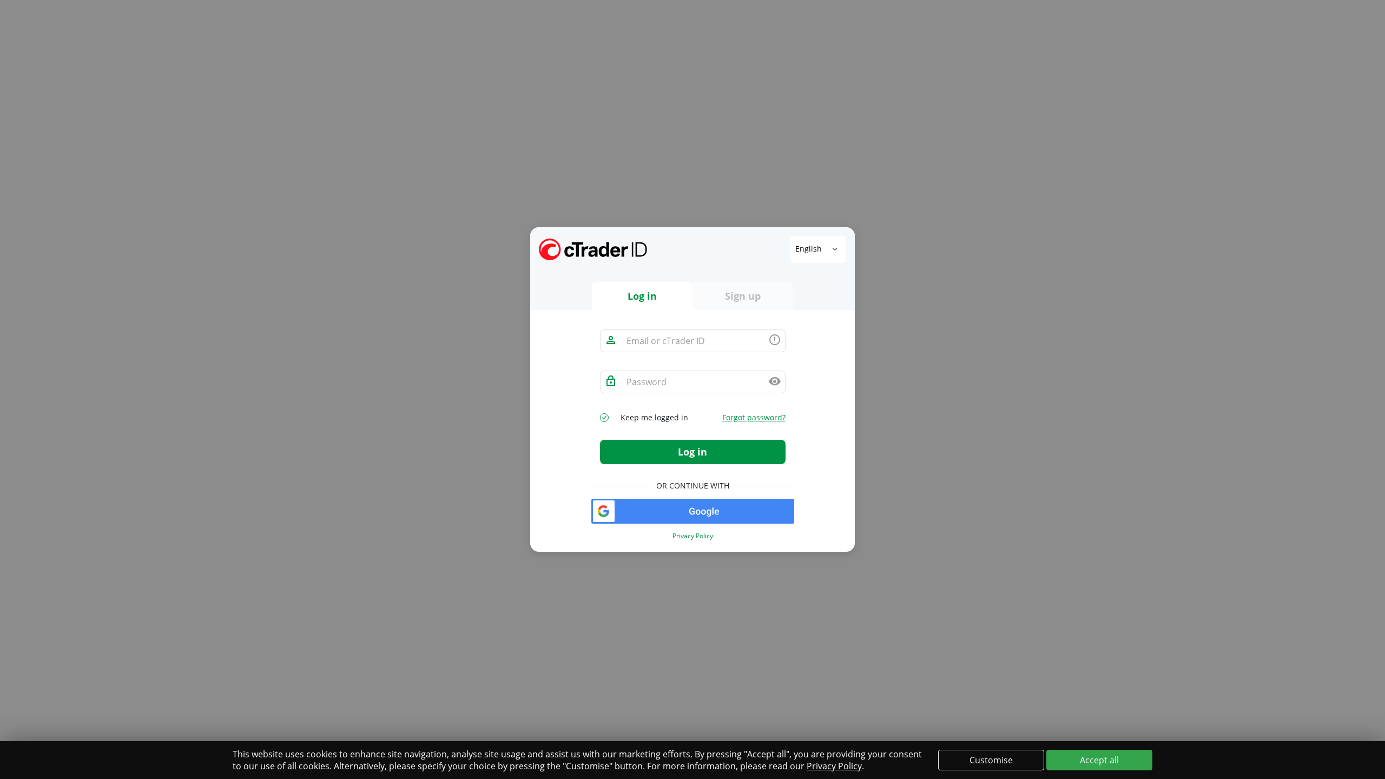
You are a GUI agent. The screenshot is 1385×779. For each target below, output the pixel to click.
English (809, 248)
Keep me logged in (654, 417)
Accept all (1099, 760)
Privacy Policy (692, 536)
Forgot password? (754, 417)
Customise (991, 760)
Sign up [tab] (743, 295)
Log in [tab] (642, 295)
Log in (692, 451)
